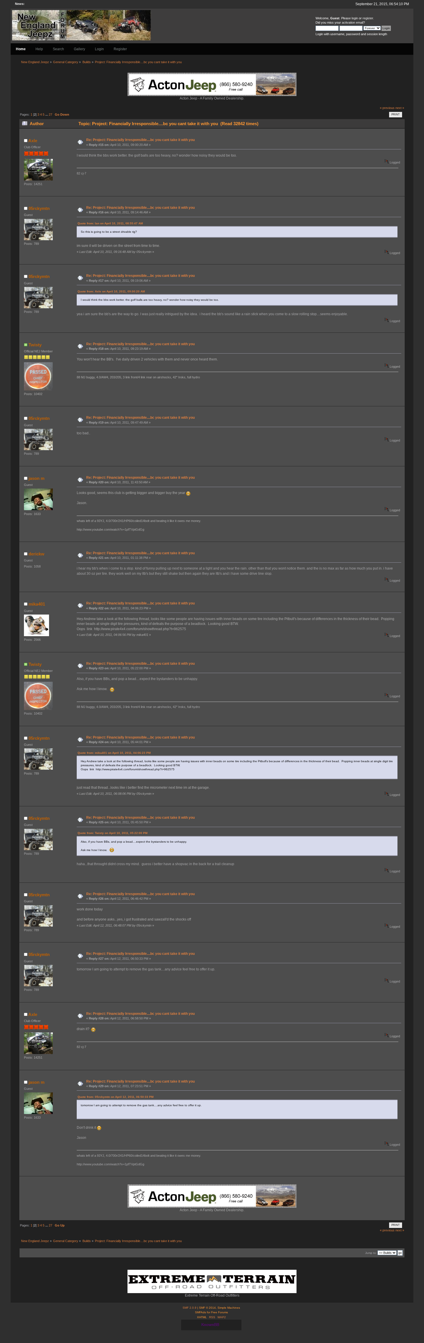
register (368, 18)
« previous (387, 108)
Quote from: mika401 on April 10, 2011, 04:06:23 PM (114, 752)
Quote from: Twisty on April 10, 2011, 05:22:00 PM (112, 833)
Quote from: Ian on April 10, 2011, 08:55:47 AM (110, 223)
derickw (36, 553)
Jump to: (371, 1252)
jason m (36, 478)
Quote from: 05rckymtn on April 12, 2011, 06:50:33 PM (115, 1096)
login (355, 18)
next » (399, 108)
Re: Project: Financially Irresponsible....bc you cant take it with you (140, 140)
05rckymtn (39, 208)
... (47, 114)
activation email (352, 22)
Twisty (35, 344)
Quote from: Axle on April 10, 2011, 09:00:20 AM (111, 291)
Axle (32, 140)
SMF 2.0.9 (189, 1307)
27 (50, 114)
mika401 (37, 604)
